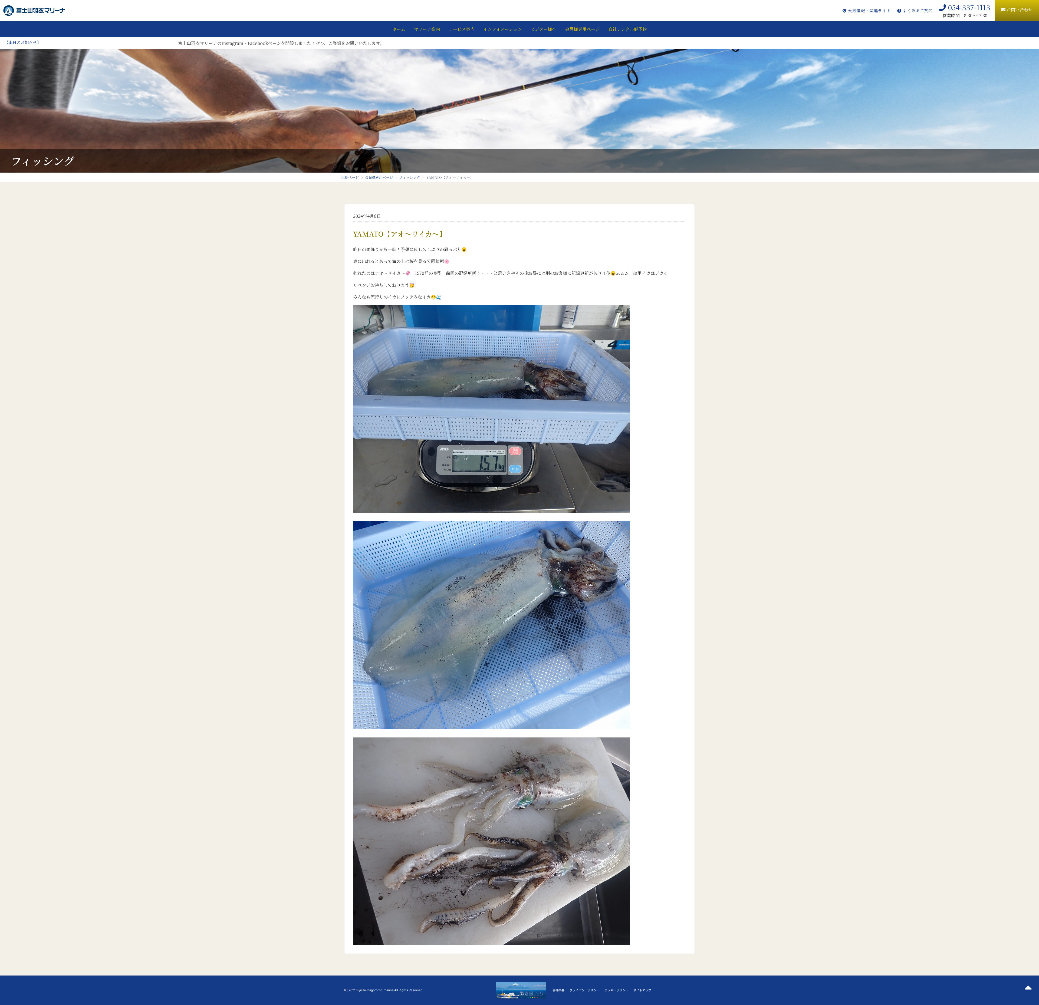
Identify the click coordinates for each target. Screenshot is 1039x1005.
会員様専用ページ (582, 29)
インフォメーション (502, 29)
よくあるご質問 (917, 10)
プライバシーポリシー (584, 990)
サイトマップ (642, 990)
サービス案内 (462, 29)
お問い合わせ (1019, 9)
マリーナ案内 (427, 29)
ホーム (398, 29)
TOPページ (350, 177)
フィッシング (409, 177)
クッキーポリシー (616, 990)
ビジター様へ (543, 29)
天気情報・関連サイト (868, 10)
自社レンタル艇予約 (627, 29)
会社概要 (558, 990)
